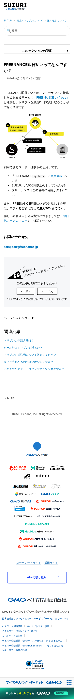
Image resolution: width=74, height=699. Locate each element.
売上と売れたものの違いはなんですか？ (28, 361)
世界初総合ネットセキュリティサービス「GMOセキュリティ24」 (35, 618)
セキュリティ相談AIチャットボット (20, 630)
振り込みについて (56, 20)
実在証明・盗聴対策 (12, 635)
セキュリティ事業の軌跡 (14, 650)
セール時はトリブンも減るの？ (23, 347)
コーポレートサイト (28, 562)
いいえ (49, 291)
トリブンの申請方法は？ (19, 340)
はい (27, 291)
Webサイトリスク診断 (38, 626)
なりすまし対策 (55, 645)
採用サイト (51, 562)
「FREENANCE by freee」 (51, 97)
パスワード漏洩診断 (12, 626)
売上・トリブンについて (30, 20)
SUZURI (8, 20)
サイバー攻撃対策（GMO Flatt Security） (22, 645)
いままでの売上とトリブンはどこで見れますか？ (34, 369)
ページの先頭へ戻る (17, 318)
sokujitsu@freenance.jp (21, 247)
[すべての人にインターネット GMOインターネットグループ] (32, 682)
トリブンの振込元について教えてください (30, 354)
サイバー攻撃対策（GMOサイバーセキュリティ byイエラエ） (33, 640)
